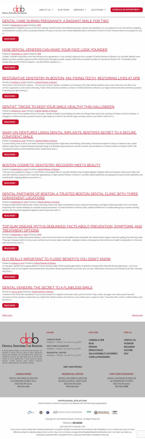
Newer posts (137, 315)
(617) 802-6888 (121, 386)
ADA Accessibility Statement (103, 353)
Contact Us (130, 340)
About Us (44, 9)
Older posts (7, 315)
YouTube (128, 350)
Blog (91, 343)
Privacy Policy (96, 350)
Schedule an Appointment (125, 10)
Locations (97, 9)
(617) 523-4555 (23, 386)
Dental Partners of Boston (46, 82)
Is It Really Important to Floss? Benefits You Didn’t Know (56, 259)
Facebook (129, 343)
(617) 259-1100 (72, 386)
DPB (39, 25)
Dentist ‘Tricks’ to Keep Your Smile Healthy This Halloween (58, 107)
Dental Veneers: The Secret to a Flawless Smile (47, 287)
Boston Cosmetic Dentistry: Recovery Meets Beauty (51, 165)
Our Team (63, 9)
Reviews (93, 347)
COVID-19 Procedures (99, 357)
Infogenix (77, 423)
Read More (9, 39)
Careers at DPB (96, 340)
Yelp (126, 353)
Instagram (129, 347)
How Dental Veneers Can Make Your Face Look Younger (54, 50)
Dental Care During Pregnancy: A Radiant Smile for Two (55, 21)
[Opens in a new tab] (32, 411)
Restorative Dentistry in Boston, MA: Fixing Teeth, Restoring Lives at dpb (71, 78)
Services (79, 9)
